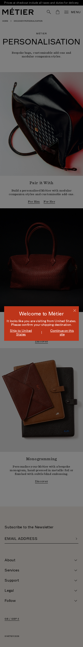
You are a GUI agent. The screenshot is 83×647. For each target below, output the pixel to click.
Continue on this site (62, 332)
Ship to (21, 332)
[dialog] (41, 323)
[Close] (74, 310)
